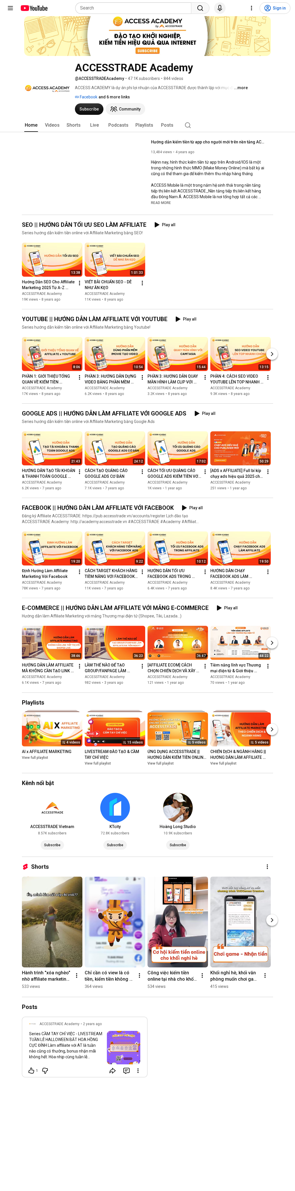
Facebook (88, 97)
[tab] (31, 125)
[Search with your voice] (220, 8)
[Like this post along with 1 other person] (31, 1070)
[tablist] (147, 125)
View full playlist (35, 758)
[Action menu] (138, 1070)
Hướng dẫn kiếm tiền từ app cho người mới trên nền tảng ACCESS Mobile (208, 142)
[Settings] (251, 8)
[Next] (272, 354)
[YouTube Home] (34, 8)
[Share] (112, 1070)
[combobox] (135, 8)
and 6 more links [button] (114, 97)
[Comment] (126, 1070)
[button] (161, 202)
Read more (161, 203)
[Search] (200, 8)
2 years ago (92, 1024)
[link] (84, 1048)
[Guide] (10, 8)
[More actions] (79, 283)
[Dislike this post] (45, 1070)
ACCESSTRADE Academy (42, 294)
